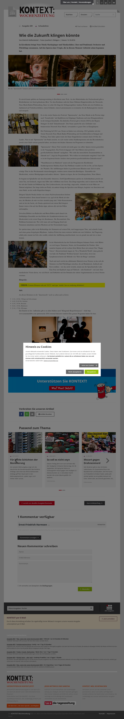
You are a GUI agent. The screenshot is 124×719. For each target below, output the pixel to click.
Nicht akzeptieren (74, 372)
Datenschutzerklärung (51, 361)
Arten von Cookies (88, 365)
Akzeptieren (91, 372)
